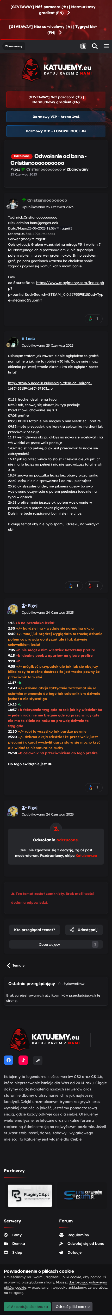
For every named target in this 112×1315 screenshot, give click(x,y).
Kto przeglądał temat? (34, 929)
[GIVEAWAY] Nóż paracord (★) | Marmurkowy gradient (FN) (53, 9)
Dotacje (74, 1252)
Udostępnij (87, 929)
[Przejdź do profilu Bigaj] (13, 609)
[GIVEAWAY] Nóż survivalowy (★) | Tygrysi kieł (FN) (53, 29)
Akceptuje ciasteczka (29, 1306)
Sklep (17, 1252)
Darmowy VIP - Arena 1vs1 (56, 116)
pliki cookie (72, 1277)
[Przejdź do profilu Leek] (13, 342)
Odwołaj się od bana (85, 1243)
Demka (18, 1243)
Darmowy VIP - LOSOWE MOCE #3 (56, 131)
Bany (17, 1235)
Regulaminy (78, 1235)
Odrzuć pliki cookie (72, 1306)
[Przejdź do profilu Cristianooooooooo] (13, 203)
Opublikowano (47, 207)
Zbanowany (78, 169)
